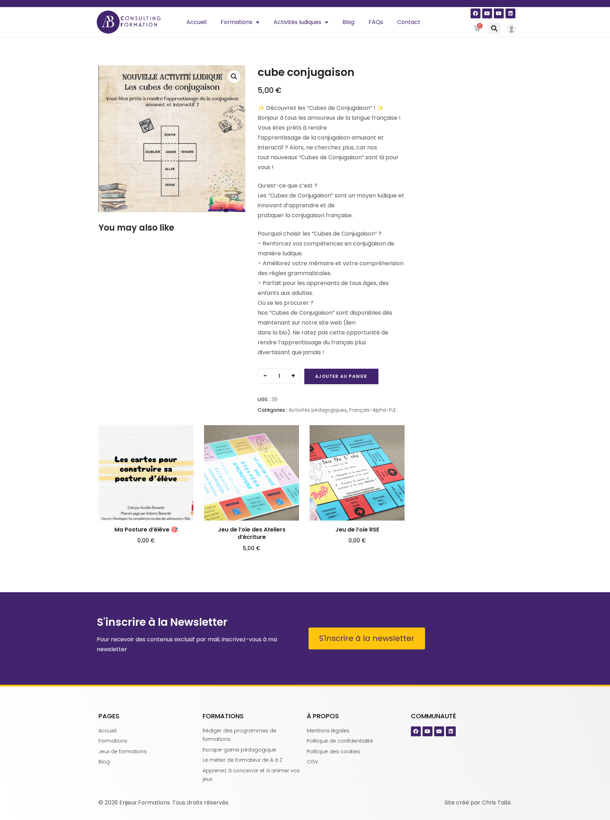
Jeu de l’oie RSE (357, 530)
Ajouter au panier (341, 376)
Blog (348, 22)
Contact (408, 22)
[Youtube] (487, 13)
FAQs (376, 22)
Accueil (196, 22)
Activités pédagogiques (318, 410)
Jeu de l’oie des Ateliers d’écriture (252, 533)
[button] (494, 28)
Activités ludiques (297, 22)
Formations (236, 22)
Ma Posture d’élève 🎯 (146, 530)
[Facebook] (475, 13)
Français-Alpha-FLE (372, 410)
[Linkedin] (510, 13)
